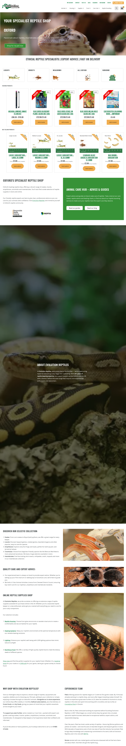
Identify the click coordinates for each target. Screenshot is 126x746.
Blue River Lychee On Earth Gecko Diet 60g (65, 112)
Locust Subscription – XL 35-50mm (65, 156)
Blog (89, 3)
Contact (77, 3)
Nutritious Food (10, 650)
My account (70, 3)
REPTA (86, 734)
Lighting (7, 640)
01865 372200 (119, 3)
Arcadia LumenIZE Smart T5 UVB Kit (17, 112)
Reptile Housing (10, 621)
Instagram (102, 3)
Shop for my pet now (15, 46)
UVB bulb (23, 663)
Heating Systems (10, 631)
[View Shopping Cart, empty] (122, 8)
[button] (116, 8)
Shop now (6, 661)
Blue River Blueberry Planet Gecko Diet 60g (41, 112)
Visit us (84, 3)
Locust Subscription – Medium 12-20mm (41, 156)
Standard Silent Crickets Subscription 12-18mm (89, 157)
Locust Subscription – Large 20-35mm (17, 156)
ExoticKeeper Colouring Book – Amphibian (113, 112)
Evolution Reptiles (38, 201)
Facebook (95, 3)
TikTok (109, 3)
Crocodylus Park (70, 704)
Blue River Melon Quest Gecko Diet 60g (89, 112)
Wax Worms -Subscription (113, 156)
